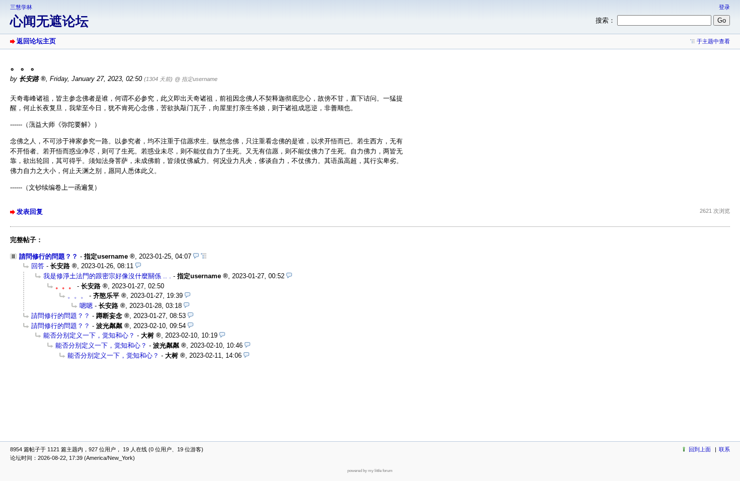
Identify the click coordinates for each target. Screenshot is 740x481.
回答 (37, 266)
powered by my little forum (370, 470)
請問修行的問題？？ (48, 256)
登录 (724, 7)
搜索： (605, 20)
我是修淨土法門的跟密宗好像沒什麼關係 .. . (107, 276)
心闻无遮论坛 (49, 21)
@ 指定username (196, 79)
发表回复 (30, 211)
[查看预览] (196, 256)
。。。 (77, 295)
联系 (724, 449)
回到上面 (700, 449)
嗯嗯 (86, 305)
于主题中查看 (713, 41)
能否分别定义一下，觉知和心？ (89, 335)
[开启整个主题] (203, 256)
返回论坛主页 (36, 41)
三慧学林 (21, 7)
